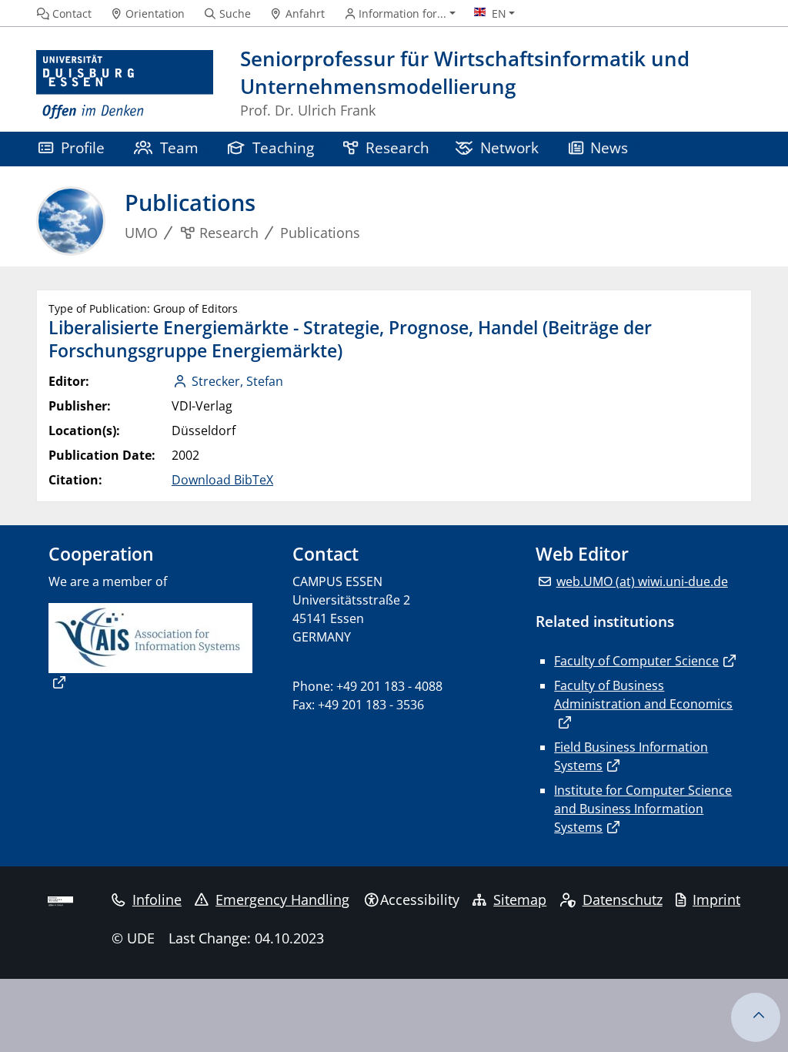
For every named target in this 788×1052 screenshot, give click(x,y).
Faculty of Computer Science (636, 660)
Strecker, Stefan (237, 381)
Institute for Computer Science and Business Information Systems (643, 809)
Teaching (283, 147)
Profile (83, 147)
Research (397, 147)
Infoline (157, 899)
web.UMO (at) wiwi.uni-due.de (641, 581)
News (609, 147)
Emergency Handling (282, 899)
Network (509, 147)
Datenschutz (623, 899)
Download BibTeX (222, 479)
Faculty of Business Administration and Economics (643, 694)
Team (179, 147)
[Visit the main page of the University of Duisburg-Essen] (124, 85)
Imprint (716, 899)
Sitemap (519, 899)
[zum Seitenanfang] (755, 1017)
